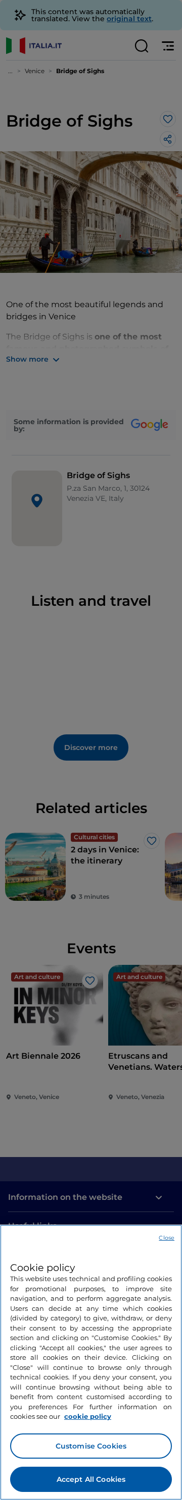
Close (166, 1237)
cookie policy (87, 1416)
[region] (91, 1362)
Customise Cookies (91, 1446)
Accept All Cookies (91, 1479)
